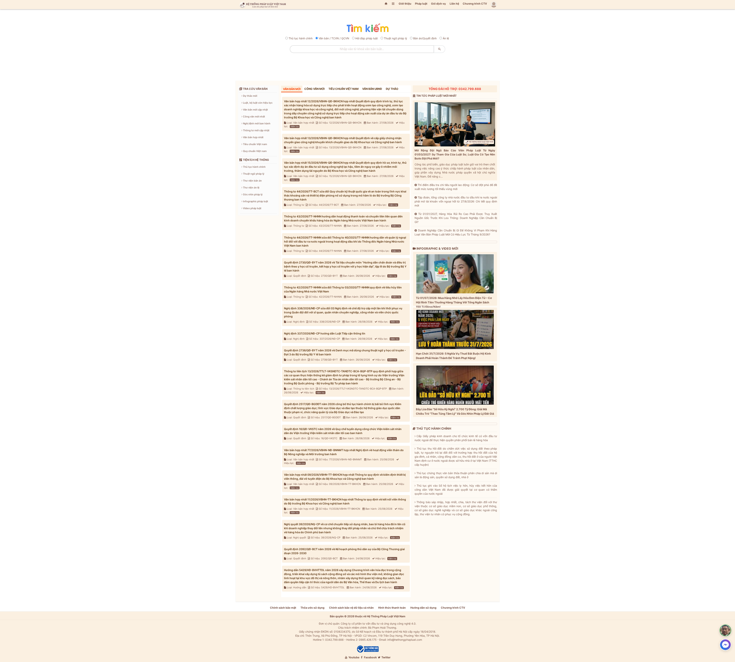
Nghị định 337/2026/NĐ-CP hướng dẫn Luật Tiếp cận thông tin (324, 333)
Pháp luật (421, 3)
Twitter (386, 657)
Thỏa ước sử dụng (312, 607)
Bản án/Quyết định (425, 38)
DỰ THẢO (392, 88)
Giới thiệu (405, 3)
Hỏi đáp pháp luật (366, 38)
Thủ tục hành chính (301, 38)
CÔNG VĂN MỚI (314, 88)
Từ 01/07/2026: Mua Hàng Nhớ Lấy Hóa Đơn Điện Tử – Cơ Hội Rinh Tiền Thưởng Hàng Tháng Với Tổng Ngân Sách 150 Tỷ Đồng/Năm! (454, 302)
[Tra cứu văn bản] (367, 28)
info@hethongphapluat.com (404, 639)
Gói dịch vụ (438, 3)
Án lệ (446, 38)
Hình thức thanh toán (392, 607)
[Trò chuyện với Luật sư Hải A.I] (725, 630)
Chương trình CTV (475, 3)
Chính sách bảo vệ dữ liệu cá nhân (351, 607)
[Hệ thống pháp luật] (261, 4)
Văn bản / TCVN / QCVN (334, 38)
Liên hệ (454, 3)
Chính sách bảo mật (283, 607)
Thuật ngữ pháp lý (395, 38)
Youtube (353, 657)
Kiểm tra (295, 126)
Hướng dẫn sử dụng (423, 607)
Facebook (370, 657)
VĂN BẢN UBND (372, 88)
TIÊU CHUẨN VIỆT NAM (343, 88)
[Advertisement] (367, 65)
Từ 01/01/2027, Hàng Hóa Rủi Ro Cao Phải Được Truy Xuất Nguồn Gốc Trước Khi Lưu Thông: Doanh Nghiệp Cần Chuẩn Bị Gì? (456, 218)
